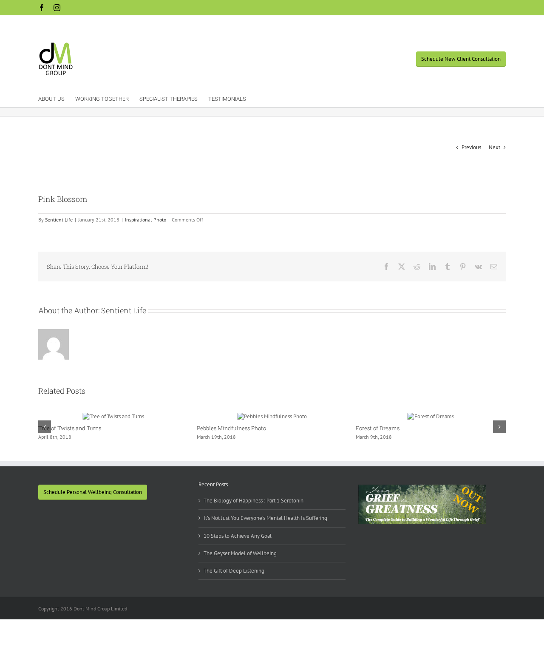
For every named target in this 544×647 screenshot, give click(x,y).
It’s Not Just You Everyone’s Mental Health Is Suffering (265, 518)
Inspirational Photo (145, 219)
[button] (44, 426)
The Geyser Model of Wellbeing (240, 553)
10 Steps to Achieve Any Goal (238, 535)
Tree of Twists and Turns (69, 428)
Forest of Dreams (378, 428)
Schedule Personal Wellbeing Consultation (92, 492)
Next (494, 147)
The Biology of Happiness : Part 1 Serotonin (253, 500)
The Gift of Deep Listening (234, 570)
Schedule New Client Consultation (461, 58)
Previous (471, 147)
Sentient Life (59, 219)
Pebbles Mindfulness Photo (231, 428)
